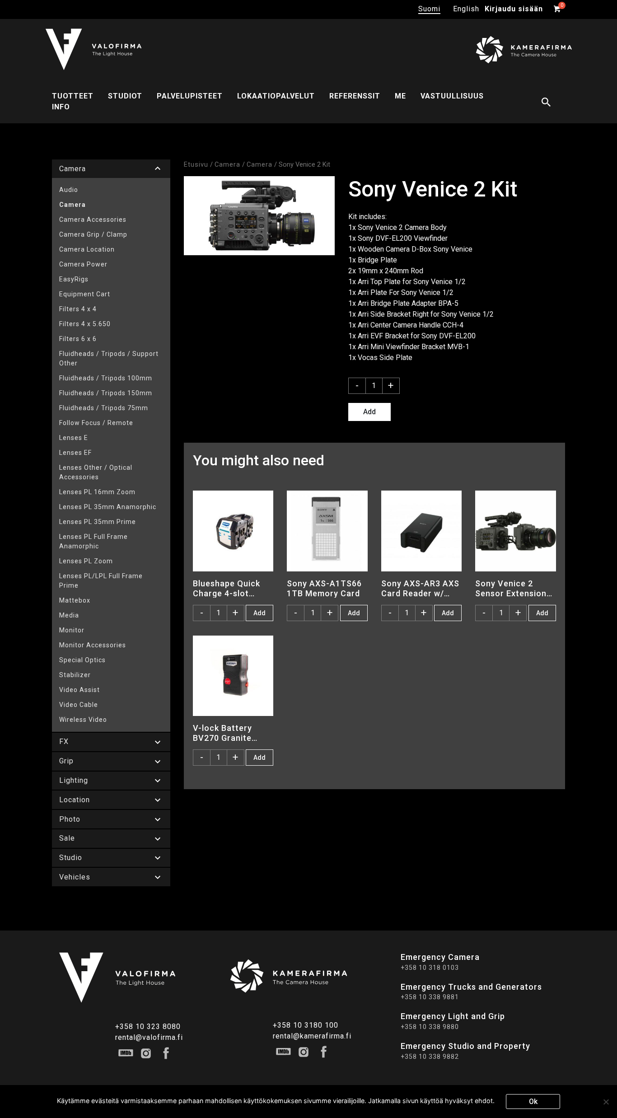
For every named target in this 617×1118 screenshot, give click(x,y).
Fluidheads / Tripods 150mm (105, 393)
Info (61, 107)
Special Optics (82, 660)
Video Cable (78, 704)
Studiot (125, 96)
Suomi (429, 9)
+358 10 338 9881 (430, 997)
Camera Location (87, 249)
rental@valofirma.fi (149, 1037)
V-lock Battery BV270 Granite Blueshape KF (222, 732)
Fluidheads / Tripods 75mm (103, 408)
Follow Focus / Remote (96, 422)
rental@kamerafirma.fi (312, 1036)
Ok (533, 1101)
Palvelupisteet (190, 96)
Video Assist (79, 689)
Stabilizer (75, 674)
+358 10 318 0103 (430, 967)
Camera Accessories (92, 219)
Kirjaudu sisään (514, 9)
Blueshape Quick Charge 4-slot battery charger (226, 588)
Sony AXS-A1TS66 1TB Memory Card (324, 588)
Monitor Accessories (92, 645)
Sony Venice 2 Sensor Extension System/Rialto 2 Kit (514, 588)
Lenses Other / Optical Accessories (95, 472)
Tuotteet (72, 96)
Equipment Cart (84, 294)
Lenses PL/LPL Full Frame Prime (101, 580)
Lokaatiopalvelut (276, 96)
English (466, 9)
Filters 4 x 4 (78, 309)
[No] (605, 1101)
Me (400, 96)
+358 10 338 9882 (430, 1056)
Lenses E (73, 437)
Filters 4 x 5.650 (85, 323)
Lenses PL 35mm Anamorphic (107, 506)
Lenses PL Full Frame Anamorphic (93, 541)
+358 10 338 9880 (430, 1026)
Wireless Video (83, 719)
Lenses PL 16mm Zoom (97, 492)
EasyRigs (74, 279)
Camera (72, 204)
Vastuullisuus (452, 96)
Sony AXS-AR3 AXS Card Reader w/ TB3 (420, 588)
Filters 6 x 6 (78, 338)
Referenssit (354, 96)
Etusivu (196, 164)
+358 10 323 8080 (148, 1026)
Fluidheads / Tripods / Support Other (109, 358)
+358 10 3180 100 (305, 1025)
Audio (68, 189)
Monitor (71, 630)
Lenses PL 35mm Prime (97, 521)
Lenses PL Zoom (86, 561)
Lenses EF (75, 452)
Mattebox (74, 600)
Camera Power (83, 264)
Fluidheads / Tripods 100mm (105, 378)
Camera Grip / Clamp (93, 234)
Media (69, 615)
